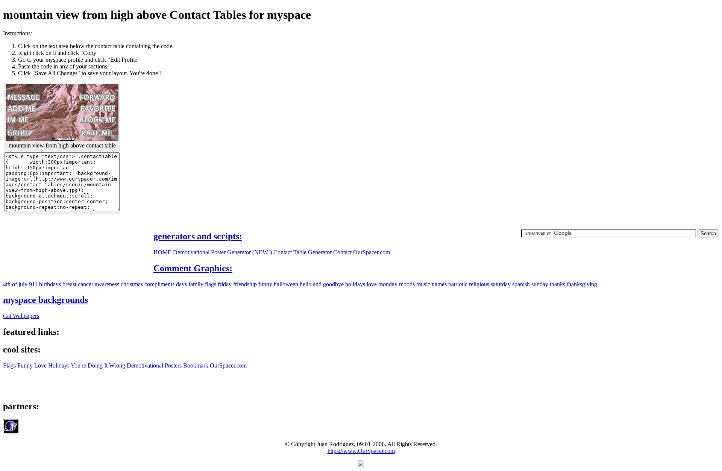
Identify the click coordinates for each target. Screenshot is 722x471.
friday (225, 284)
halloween (286, 284)
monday (387, 284)
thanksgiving (582, 284)
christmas (132, 284)
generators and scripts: (197, 236)
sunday (539, 284)
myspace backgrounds (45, 300)
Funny (25, 365)
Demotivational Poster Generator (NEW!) (222, 252)
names (439, 284)
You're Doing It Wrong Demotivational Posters (126, 365)
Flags (9, 365)
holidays (355, 284)
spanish (521, 284)
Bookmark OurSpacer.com (215, 365)
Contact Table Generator (302, 252)
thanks (557, 284)
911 (33, 284)
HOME (162, 252)
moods (407, 284)
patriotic (457, 284)
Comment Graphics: (192, 268)
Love (40, 365)
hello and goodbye (322, 284)
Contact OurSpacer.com (361, 252)
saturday (501, 284)
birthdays (50, 284)
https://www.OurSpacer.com (361, 451)
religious (479, 284)
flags (210, 284)
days (181, 284)
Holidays (59, 365)
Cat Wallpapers (21, 316)
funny (265, 284)
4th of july (15, 284)
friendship (245, 284)
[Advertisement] (656, 82)
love (372, 284)
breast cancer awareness (90, 284)
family (195, 284)
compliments (159, 284)
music (423, 284)
